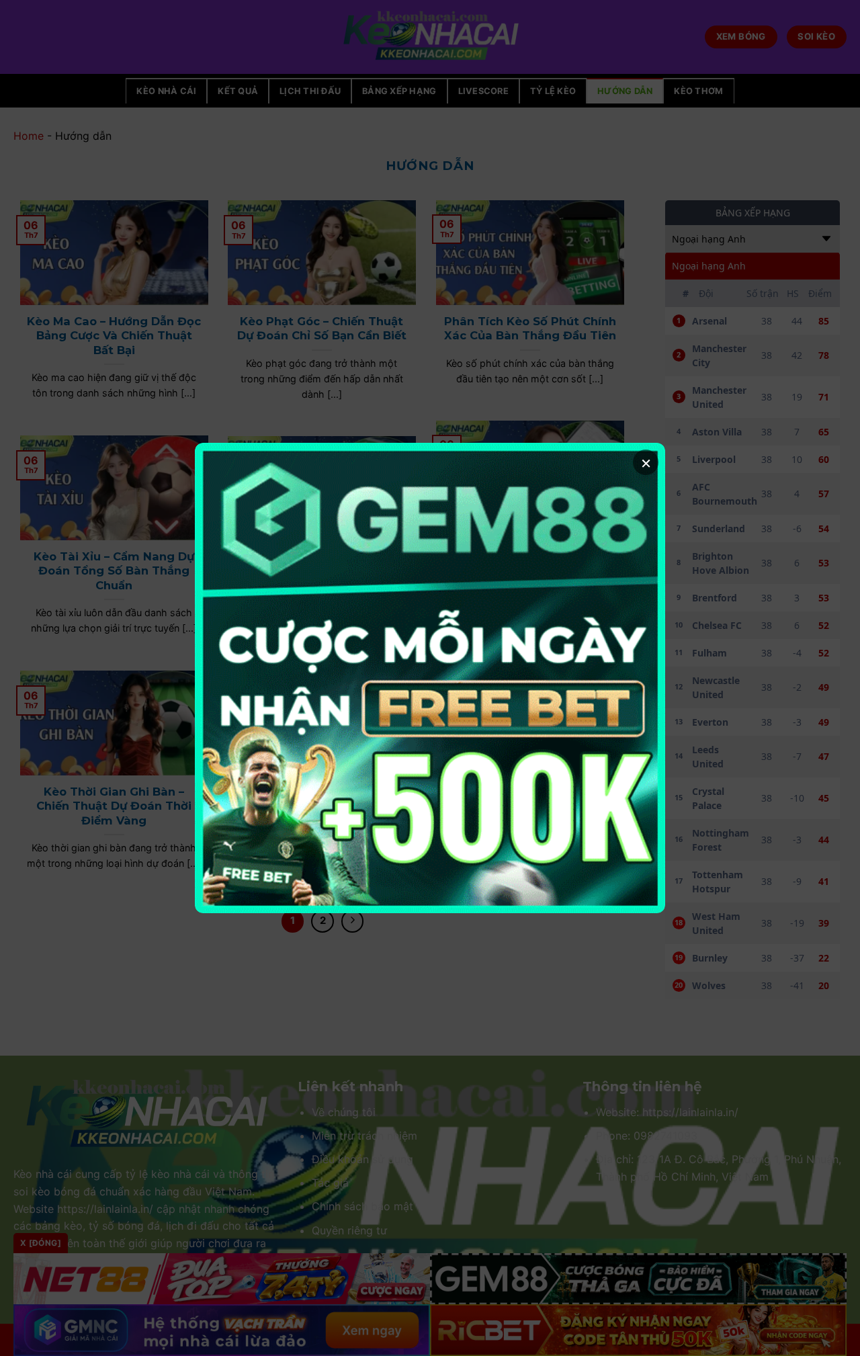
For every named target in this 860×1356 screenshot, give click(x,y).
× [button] (646, 462)
